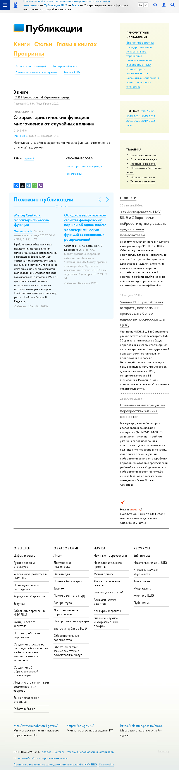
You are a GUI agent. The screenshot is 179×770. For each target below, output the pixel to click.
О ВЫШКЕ (22, 548)
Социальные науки (143, 177)
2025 (129, 116)
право (130, 82)
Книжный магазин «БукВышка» (146, 572)
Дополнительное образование (65, 612)
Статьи (43, 44)
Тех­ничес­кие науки (143, 181)
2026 (152, 111)
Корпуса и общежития (29, 596)
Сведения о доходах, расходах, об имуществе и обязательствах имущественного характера (31, 652)
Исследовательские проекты (108, 565)
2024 (137, 116)
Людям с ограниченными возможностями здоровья (31, 686)
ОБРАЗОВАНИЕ (66, 548)
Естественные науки (144, 159)
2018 (152, 121)
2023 (144, 116)
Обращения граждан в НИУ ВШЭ (29, 613)
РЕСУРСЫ (142, 548)
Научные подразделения (111, 555)
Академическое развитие (105, 601)
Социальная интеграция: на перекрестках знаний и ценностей (142, 410)
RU (140, 4)
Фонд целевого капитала (25, 624)
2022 (152, 116)
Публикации (54, 28)
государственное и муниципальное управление (139, 51)
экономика (133, 86)
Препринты (29, 53)
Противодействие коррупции (27, 635)
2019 (144, 121)
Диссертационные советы (107, 583)
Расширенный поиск (65, 66)
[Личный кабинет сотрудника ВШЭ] (163, 5)
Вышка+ (58, 588)
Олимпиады (61, 574)
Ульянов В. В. (21, 136)
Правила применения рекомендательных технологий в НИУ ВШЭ (55, 764)
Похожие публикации (44, 199)
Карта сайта (106, 764)
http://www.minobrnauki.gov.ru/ (36, 726)
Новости (128, 198)
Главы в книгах (77, 44)
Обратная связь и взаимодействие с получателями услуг (67, 651)
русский (29, 158)
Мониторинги (104, 574)
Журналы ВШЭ (144, 595)
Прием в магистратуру (69, 595)
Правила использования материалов (36, 72)
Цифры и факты (25, 555)
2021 (129, 121)
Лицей (57, 555)
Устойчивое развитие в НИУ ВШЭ (30, 576)
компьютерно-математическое (137, 71)
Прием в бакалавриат (68, 581)
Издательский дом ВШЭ (150, 563)
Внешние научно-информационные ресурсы (106, 622)
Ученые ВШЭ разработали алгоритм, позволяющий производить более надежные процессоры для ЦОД (142, 313)
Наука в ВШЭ (72, 72)
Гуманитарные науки (144, 155)
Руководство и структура (24, 565)
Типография (142, 581)
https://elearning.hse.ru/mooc (141, 726)
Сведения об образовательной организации (26, 671)
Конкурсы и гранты (107, 611)
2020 (137, 121)
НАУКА (100, 548)
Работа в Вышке (24, 709)
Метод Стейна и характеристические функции (31, 220)
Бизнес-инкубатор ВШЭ (70, 628)
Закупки (19, 603)
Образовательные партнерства (66, 637)
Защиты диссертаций (109, 592)
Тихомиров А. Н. (23, 231)
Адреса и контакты (53, 752)
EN (146, 4)
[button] (57, 206)
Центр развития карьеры (71, 621)
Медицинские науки (143, 163)
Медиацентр (142, 588)
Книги (22, 44)
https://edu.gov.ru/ (80, 726)
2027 (144, 111)
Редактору (163, 751)
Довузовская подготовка (62, 565)
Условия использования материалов (90, 752)
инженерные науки (138, 64)
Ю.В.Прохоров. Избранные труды (42, 97)
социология (143, 82)
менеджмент (151, 78)
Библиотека (142, 555)
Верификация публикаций (30, 66)
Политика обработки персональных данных (41, 758)
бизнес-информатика (140, 42)
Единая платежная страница (26, 700)
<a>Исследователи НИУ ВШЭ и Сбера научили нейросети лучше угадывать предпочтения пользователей (143, 223)
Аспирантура (62, 603)
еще (129, 125)
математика (134, 78)
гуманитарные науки (139, 60)
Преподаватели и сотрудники (26, 587)
